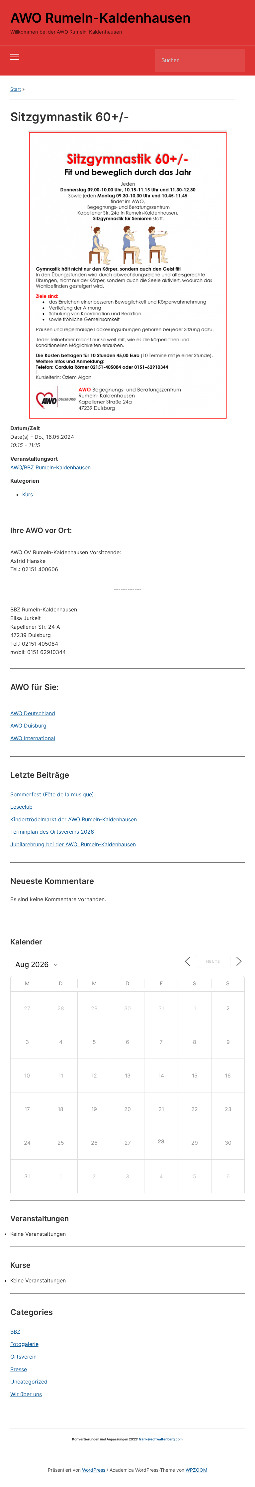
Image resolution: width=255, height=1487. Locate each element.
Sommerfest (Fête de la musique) (52, 794)
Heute (213, 961)
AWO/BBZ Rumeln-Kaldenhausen (50, 467)
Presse (18, 1369)
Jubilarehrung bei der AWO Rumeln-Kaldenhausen (73, 844)
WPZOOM (196, 1470)
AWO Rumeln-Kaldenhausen (100, 18)
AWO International (32, 738)
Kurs (27, 494)
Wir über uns (26, 1394)
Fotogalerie (24, 1344)
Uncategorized (28, 1381)
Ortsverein (23, 1356)
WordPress (93, 1470)
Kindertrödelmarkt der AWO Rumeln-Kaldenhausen (73, 819)
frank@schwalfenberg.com (161, 1439)
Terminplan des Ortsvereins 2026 (52, 831)
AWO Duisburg (28, 725)
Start (15, 89)
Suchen (234, 60)
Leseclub (21, 806)
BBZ (15, 1331)
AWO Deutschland (32, 713)
